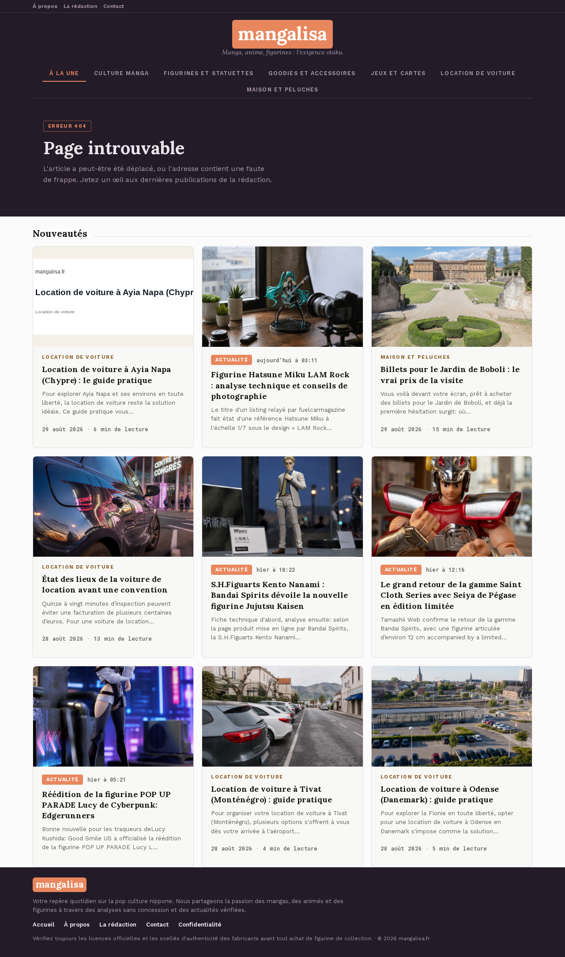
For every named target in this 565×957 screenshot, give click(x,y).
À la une (64, 73)
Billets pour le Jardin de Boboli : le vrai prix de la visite (450, 374)
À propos (45, 6)
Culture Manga (121, 73)
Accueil (43, 924)
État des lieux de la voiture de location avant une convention (105, 584)
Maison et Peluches (282, 89)
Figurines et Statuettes (208, 73)
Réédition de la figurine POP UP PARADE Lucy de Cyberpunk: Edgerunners (106, 805)
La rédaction (80, 6)
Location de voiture (478, 73)
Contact (113, 6)
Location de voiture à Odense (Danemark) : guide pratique (439, 794)
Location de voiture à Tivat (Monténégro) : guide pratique (271, 794)
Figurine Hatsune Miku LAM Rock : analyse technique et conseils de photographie (280, 385)
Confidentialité (199, 924)
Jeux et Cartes (398, 73)
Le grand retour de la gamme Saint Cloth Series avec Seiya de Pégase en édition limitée (450, 595)
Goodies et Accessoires (312, 73)
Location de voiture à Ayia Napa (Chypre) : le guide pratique (106, 374)
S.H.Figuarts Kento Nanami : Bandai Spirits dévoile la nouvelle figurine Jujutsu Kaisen (279, 595)
